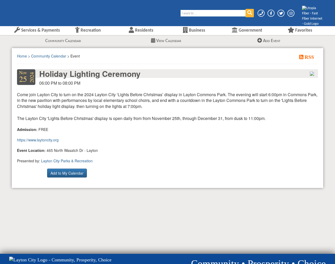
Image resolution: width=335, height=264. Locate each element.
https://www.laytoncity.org (38, 139)
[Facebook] (271, 13)
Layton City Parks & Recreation (67, 160)
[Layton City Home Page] (27, 11)
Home (22, 56)
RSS (308, 57)
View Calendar (168, 40)
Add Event (271, 40)
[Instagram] (290, 13)
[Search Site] (249, 13)
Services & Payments (40, 30)
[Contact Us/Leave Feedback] (261, 13)
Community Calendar (63, 40)
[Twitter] (281, 13)
